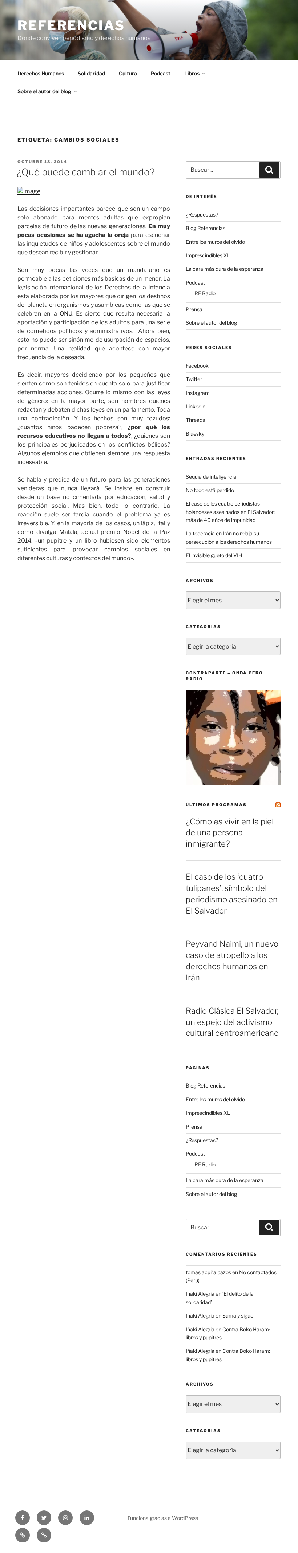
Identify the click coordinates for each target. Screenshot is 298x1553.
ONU (66, 313)
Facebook (197, 366)
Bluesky (195, 434)
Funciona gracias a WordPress (163, 1518)
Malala (68, 531)
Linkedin (195, 406)
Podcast (160, 73)
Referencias (71, 25)
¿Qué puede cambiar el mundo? (86, 172)
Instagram (198, 393)
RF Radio (205, 293)
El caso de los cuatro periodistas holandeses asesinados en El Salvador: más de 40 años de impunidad (230, 511)
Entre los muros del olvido (215, 242)
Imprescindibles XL (208, 255)
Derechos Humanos (40, 73)
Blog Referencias (205, 228)
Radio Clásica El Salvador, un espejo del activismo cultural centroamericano (232, 1022)
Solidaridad (91, 73)
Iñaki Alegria (200, 1294)
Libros (192, 73)
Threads (195, 420)
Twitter (194, 379)
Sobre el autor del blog (44, 91)
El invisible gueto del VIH (214, 555)
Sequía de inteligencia (211, 477)
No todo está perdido (210, 490)
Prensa (194, 309)
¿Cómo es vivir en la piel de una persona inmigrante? (230, 833)
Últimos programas (216, 804)
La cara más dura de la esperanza (224, 269)
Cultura (128, 73)
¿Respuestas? (202, 214)
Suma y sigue (237, 1315)
